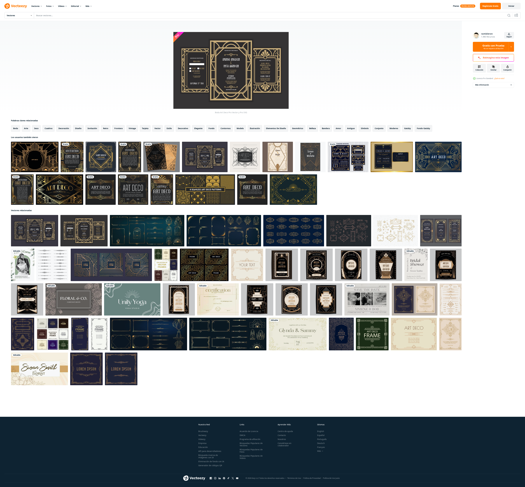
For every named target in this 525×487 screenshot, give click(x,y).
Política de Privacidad (312, 478)
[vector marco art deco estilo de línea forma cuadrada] (372, 334)
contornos (226, 128)
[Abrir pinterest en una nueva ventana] (224, 478)
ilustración (255, 128)
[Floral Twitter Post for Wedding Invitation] (298, 334)
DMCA (242, 435)
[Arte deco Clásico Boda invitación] (281, 265)
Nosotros (282, 439)
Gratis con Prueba (493, 47)
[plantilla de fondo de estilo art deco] (438, 157)
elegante (198, 128)
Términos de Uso (294, 478)
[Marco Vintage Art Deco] (245, 157)
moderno (394, 128)
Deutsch (321, 443)
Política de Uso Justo (331, 478)
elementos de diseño (276, 128)
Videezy (201, 439)
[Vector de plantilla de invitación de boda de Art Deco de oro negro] (392, 157)
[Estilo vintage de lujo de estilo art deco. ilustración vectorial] (72, 157)
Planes (456, 6)
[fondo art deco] (59, 189)
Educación (203, 447)
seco (36, 128)
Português (322, 439)
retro (105, 128)
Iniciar (511, 6)
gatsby (407, 128)
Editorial (75, 6)
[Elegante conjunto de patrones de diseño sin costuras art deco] (205, 189)
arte (26, 128)
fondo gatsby (423, 128)
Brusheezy (203, 431)
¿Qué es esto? (499, 78)
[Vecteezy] (15, 6)
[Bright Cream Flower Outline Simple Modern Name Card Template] (39, 369)
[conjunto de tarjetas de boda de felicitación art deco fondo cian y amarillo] (414, 299)
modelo (240, 128)
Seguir (509, 37)
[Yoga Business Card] (132, 299)
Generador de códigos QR (210, 465)
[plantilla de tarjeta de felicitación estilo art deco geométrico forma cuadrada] (86, 369)
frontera (118, 128)
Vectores (35, 6)
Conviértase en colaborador (284, 444)
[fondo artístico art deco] (293, 189)
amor (338, 128)
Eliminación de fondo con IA (211, 461)
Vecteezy (202, 435)
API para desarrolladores (209, 451)
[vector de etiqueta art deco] (101, 157)
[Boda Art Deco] (205, 157)
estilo (169, 128)
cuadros (48, 128)
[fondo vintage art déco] (34, 157)
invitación (92, 128)
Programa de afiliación (250, 439)
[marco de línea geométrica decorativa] (99, 334)
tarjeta (145, 128)
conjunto (379, 128)
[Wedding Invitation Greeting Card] (22, 265)
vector (157, 128)
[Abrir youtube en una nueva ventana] (237, 478)
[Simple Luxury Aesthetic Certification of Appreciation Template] (218, 299)
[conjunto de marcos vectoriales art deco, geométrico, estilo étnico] (166, 265)
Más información (482, 85)
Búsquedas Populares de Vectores (251, 444)
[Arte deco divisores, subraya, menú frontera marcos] (52, 265)
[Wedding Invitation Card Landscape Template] (367, 299)
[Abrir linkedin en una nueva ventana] (220, 478)
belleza (312, 128)
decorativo (183, 128)
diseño (78, 128)
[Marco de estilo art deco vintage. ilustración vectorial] (100, 189)
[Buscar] (509, 15)
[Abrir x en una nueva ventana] (233, 478)
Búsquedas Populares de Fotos (251, 450)
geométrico (297, 128)
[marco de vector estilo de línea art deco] (79, 334)
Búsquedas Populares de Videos (251, 456)
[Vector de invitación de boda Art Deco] (161, 157)
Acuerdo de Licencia (249, 431)
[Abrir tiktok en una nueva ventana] (228, 478)
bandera (326, 128)
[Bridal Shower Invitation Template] (416, 265)
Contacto (282, 435)
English (320, 431)
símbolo (365, 128)
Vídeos (61, 6)
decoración (63, 128)
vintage (132, 128)
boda (15, 128)
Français (321, 447)
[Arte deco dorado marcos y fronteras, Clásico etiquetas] (293, 230)
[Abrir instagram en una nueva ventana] (215, 478)
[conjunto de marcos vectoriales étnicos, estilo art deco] (52, 334)
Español (320, 435)
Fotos (48, 6)
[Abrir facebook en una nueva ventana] (211, 478)
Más (87, 6)
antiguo (351, 128)
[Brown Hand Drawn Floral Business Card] (73, 299)
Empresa (202, 443)
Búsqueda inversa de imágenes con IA (208, 456)
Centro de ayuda (285, 431)
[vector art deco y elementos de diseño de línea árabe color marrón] (451, 299)
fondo (211, 128)
